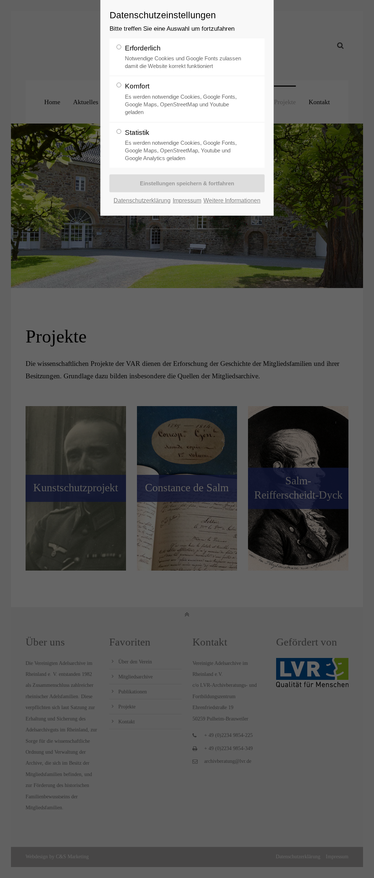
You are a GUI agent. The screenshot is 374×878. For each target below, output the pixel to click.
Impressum (187, 200)
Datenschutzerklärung (142, 200)
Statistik (181, 145)
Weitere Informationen (231, 200)
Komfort (181, 98)
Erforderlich (183, 56)
